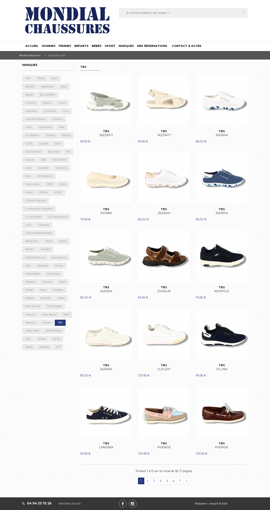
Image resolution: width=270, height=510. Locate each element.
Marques (126, 46)
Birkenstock (48, 86)
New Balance (59, 257)
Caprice (47, 102)
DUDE (28, 143)
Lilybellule (43, 225)
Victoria (42, 338)
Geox (28, 168)
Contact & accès (186, 46)
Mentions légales (70, 503)
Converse (57, 119)
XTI (58, 347)
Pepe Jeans (53, 273)
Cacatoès (30, 102)
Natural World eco (35, 257)
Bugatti (29, 94)
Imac (28, 176)
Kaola (62, 184)
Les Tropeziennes (57, 216)
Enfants (81, 46)
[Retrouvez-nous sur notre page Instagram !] (133, 504)
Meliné (49, 241)
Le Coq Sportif (33, 216)
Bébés (97, 46)
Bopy (63, 86)
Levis (28, 225)
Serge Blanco (49, 314)
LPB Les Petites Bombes (38, 233)
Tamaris (46, 322)
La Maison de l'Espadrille (39, 208)
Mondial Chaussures (30, 55)
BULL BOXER (47, 94)
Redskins (58, 290)
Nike (27, 265)
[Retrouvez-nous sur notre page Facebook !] (123, 504)
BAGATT (30, 86)
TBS (60, 322)
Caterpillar (31, 111)
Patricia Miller (32, 273)
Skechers (30, 322)
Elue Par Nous (33, 151)
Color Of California (35, 119)
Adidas (41, 78)
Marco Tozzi (31, 241)
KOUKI (58, 192)
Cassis (61, 102)
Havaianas (61, 168)
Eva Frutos (53, 151)
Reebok (29, 298)
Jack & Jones (32, 184)
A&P (27, 78)
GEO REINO (59, 159)
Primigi (29, 290)
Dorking (66, 135)
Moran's (29, 249)
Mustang (45, 249)
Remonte (46, 298)
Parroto (59, 265)
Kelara (29, 192)
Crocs (28, 127)
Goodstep (43, 168)
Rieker (61, 298)
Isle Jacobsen (45, 176)
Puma (43, 290)
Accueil (31, 46)
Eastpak (43, 143)
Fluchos (29, 159)
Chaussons (50, 111)
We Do (56, 338)
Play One (47, 282)
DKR (61, 127)
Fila (68, 151)
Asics (54, 78)
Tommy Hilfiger (54, 330)
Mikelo (63, 241)
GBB (43, 159)
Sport (110, 46)
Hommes (49, 46)
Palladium (42, 265)
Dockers (50, 135)
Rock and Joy (32, 306)
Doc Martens (32, 135)
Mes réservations (152, 46)
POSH (62, 282)
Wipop (28, 347)
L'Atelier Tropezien (35, 200)
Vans (28, 338)
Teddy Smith (32, 330)
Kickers (43, 192)
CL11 (66, 111)
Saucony (30, 314)
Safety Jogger (54, 306)
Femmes (65, 46)
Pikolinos (30, 282)
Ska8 (66, 314)
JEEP (50, 184)
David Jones (45, 127)
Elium (58, 143)
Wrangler (44, 347)
